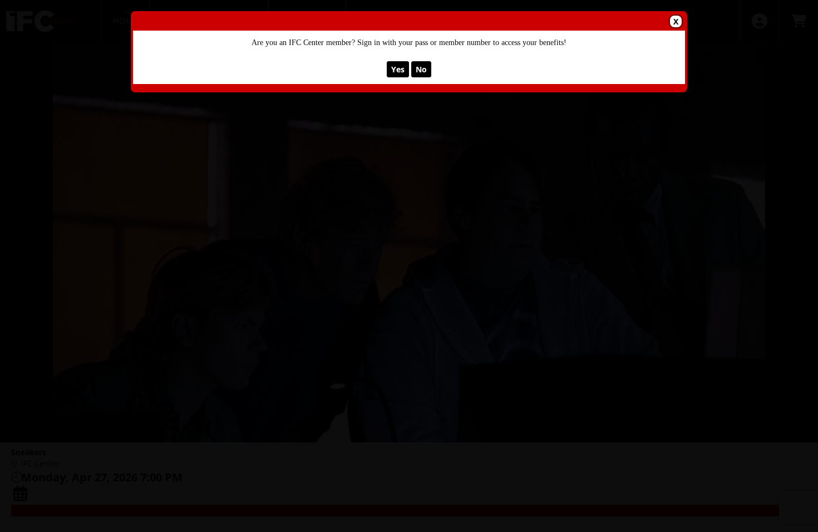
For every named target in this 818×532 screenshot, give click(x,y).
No (421, 69)
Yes (398, 69)
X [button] (675, 21)
